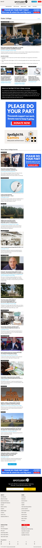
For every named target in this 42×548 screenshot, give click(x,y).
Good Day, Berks (4, 532)
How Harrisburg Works (26, 506)
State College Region (5, 21)
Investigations (9, 6)
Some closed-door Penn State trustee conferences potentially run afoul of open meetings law (20, 63)
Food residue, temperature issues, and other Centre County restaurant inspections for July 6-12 (11, 377)
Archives (23, 520)
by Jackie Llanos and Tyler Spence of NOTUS (9, 355)
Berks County (23, 6)
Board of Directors (5, 500)
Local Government (18, 66)
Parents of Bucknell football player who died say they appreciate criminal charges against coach (11, 429)
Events (23, 502)
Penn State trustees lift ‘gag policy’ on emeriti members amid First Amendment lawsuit (12, 48)
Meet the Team (4, 498)
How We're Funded (26, 530)
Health (23, 504)
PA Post (2, 526)
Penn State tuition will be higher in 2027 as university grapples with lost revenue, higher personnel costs (8, 301)
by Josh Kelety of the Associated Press (8, 171)
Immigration (3, 66)
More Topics (24, 518)
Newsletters (4, 524)
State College (16, 6)
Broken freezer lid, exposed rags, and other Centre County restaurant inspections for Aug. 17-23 (34, 78)
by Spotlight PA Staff (32, 81)
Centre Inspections (32, 66)
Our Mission (3, 496)
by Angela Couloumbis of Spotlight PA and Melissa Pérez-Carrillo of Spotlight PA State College (12, 275)
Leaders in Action (25, 532)
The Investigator (4, 528)
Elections (23, 498)
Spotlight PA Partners (5, 502)
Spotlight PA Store (25, 534)
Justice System (3, 152)
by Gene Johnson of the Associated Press (9, 431)
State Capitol (24, 516)
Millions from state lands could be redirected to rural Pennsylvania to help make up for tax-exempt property (9, 221)
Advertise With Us (5, 516)
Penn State (11, 21)
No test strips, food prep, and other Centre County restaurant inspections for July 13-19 (10, 327)
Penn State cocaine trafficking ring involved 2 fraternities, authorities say (9, 169)
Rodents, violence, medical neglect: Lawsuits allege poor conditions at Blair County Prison (10, 403)
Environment (24, 500)
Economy (24, 496)
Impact (2, 504)
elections (35, 6)
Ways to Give (24, 527)
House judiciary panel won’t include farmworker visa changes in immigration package (11, 353)
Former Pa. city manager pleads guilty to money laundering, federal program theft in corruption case (12, 272)
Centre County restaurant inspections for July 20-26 (12, 247)
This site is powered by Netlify (11, 546)
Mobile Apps (3, 510)
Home (39, 18)
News (23, 495)
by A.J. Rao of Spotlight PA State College (8, 50)
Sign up (30, 489)
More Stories (12, 464)
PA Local (2, 530)
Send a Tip (3, 514)
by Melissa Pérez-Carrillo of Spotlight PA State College (6, 82)
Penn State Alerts (4, 534)
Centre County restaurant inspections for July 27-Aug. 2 (7, 195)
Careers (2, 508)
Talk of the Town (4, 536)
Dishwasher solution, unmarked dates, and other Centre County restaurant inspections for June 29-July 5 (9, 454)
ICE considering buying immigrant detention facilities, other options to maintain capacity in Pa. (6, 78)
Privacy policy (39, 546)
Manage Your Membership (27, 528)
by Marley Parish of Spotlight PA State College (9, 224)
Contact (2, 512)
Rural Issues (3, 203)
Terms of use (35, 546)
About (29, 6)
